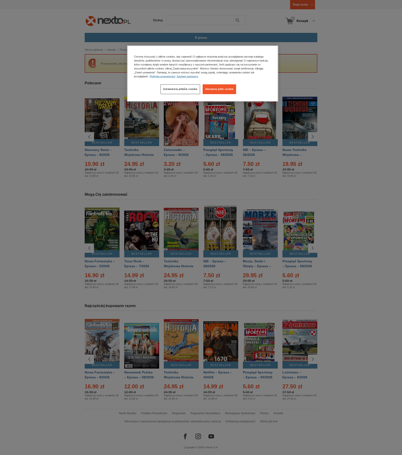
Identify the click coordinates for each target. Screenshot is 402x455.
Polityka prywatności (162, 76)
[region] (202, 73)
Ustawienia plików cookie (180, 89)
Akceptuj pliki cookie (219, 89)
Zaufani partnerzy (187, 76)
